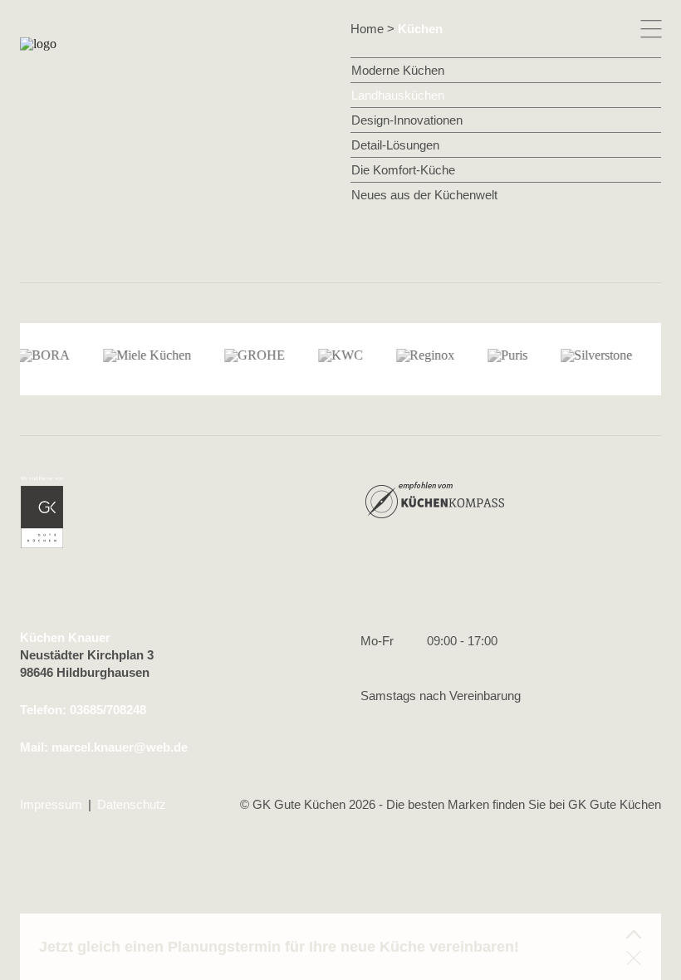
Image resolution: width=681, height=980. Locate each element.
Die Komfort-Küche (403, 170)
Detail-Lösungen (395, 145)
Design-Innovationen (407, 120)
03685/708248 (108, 710)
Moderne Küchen (397, 70)
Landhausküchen (397, 95)
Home (367, 29)
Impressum (51, 804)
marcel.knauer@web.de (119, 747)
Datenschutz (131, 804)
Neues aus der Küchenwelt (424, 195)
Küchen (420, 29)
